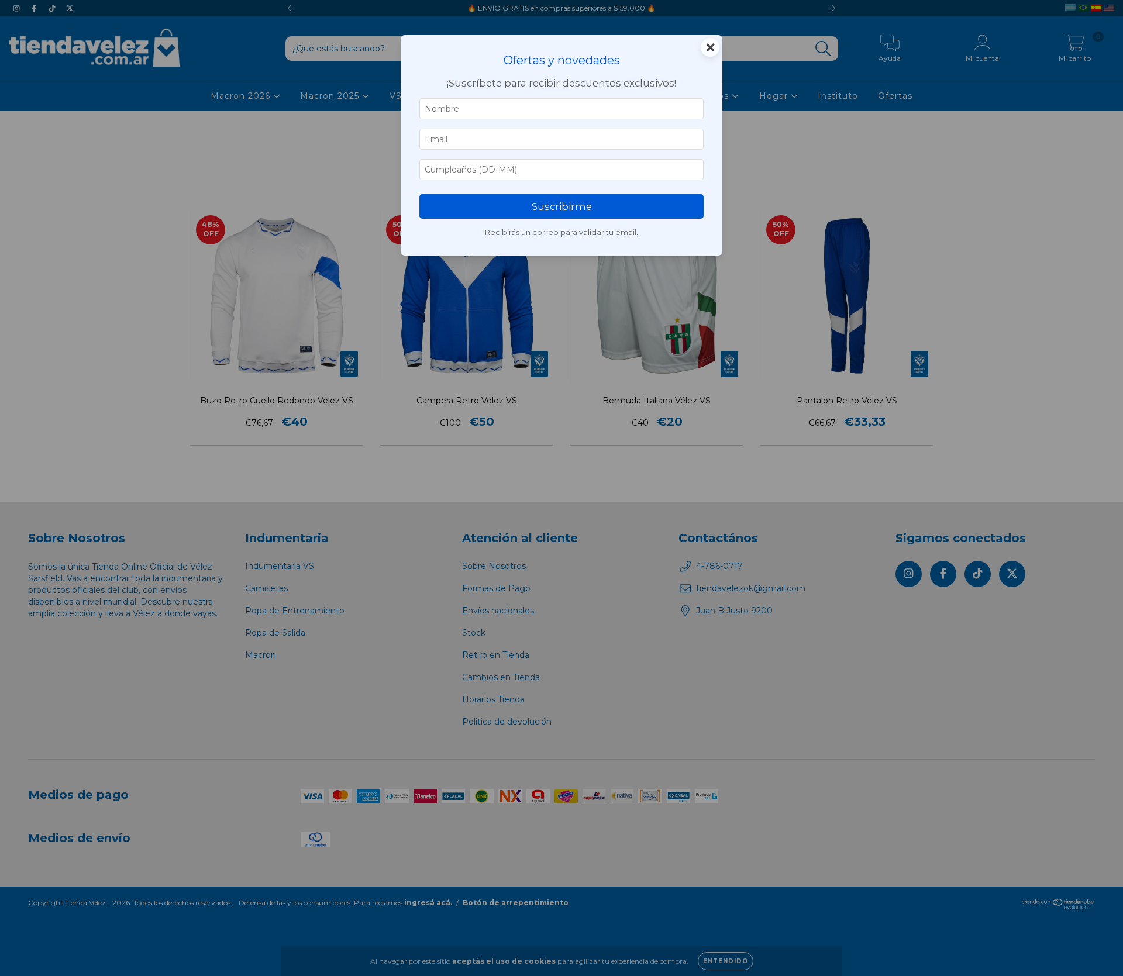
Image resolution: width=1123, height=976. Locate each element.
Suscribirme (562, 206)
